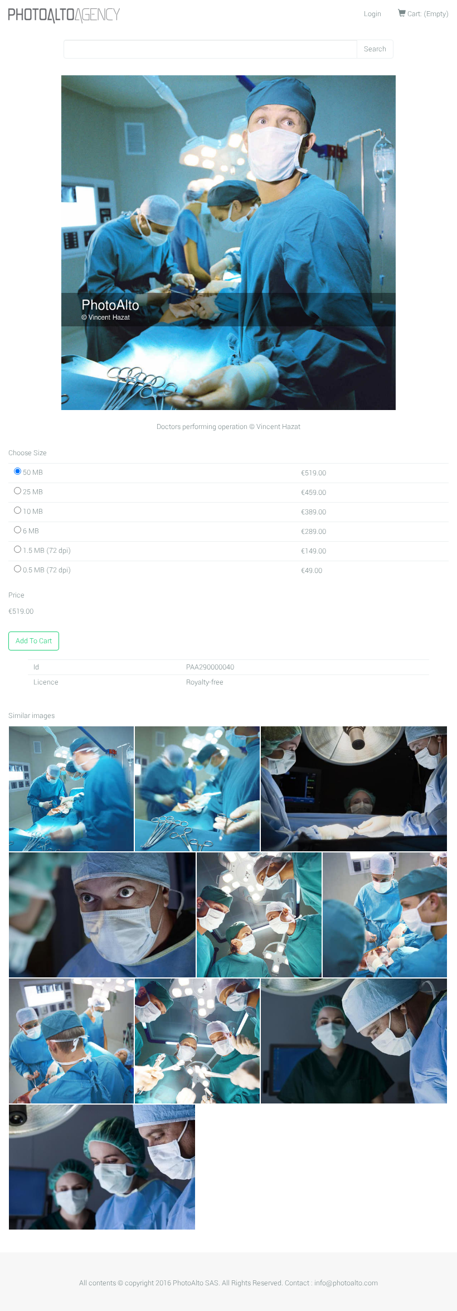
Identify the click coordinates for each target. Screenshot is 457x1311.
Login (372, 14)
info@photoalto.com (346, 1283)
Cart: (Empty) (427, 14)
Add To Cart (34, 641)
